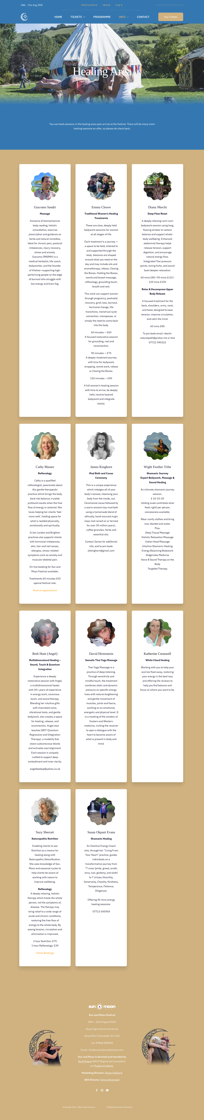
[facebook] (96, 1090)
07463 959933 (104, 1043)
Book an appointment (45, 590)
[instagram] (102, 1090)
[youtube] (107, 1090)
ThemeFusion (101, 1107)
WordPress (137, 1107)
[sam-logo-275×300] (24, 14)
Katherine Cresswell (157, 653)
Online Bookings (45, 952)
